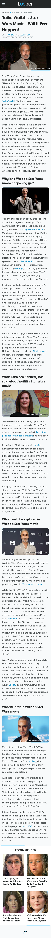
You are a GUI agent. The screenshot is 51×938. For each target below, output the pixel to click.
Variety (19, 268)
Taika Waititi (8, 101)
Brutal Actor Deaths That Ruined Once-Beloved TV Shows (12, 918)
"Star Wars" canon (32, 584)
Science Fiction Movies (23, 12)
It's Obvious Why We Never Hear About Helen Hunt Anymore (36, 918)
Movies (5, 12)
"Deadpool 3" (27, 261)
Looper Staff (26, 35)
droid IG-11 (28, 826)
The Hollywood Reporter (30, 229)
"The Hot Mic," (39, 351)
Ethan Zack (10, 35)
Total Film (12, 618)
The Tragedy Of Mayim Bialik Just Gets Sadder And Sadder (13, 881)
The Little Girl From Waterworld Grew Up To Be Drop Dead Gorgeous (37, 882)
